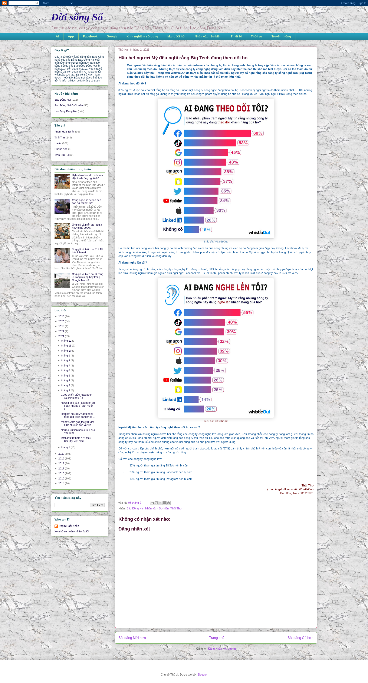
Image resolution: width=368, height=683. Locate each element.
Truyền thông (281, 36)
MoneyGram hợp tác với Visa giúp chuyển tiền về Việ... (78, 423)
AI (57, 36)
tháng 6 (66, 370)
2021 (61, 336)
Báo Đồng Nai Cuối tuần (69, 105)
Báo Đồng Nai (135, 508)
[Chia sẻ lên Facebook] (164, 503)
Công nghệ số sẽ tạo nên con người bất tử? (86, 202)
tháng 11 (66, 345)
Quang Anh (61, 149)
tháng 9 (66, 355)
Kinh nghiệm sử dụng (142, 36)
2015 (61, 478)
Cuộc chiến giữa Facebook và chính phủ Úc (76, 396)
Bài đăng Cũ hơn (300, 638)
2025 (61, 321)
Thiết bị (236, 36)
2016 (61, 473)
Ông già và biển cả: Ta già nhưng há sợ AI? (87, 226)
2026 (61, 316)
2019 (61, 458)
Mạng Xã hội (176, 36)
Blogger (202, 674)
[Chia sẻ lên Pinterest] (168, 503)
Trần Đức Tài (62, 155)
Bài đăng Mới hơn (132, 638)
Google (112, 36)
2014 (61, 483)
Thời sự (256, 36)
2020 (61, 453)
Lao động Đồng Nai (66, 111)
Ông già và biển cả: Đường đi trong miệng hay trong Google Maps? (87, 277)
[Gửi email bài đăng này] (152, 503)
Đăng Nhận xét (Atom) (222, 648)
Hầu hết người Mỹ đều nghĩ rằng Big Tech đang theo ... (78, 415)
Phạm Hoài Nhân (65, 131)
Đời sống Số (77, 17)
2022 (61, 331)
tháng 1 (66, 447)
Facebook (90, 36)
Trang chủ (216, 638)
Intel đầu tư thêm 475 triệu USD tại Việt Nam (76, 439)
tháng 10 (66, 350)
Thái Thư (176, 508)
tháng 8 (66, 360)
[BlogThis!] (156, 503)
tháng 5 (66, 375)
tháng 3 (66, 385)
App (71, 36)
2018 (61, 463)
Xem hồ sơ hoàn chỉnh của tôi (72, 531)
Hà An (58, 143)
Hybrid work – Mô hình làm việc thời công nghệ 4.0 (87, 177)
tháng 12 (66, 340)
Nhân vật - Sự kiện (208, 36)
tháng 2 (66, 390)
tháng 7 (66, 365)
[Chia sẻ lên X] (160, 503)
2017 (61, 468)
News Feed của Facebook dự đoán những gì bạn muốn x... (78, 406)
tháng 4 (66, 380)
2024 (61, 326)
